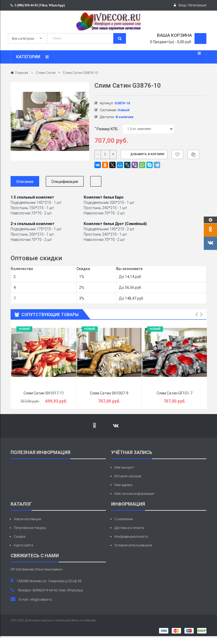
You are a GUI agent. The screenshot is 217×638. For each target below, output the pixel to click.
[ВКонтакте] (97, 165)
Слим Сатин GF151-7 (174, 393)
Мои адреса (123, 485)
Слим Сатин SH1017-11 (44, 393)
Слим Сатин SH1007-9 (109, 393)
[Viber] (135, 165)
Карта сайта (23, 545)
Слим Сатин (46, 73)
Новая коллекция (27, 519)
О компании (123, 519)
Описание (25, 181)
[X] (112, 165)
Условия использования (133, 545)
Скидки (19, 536)
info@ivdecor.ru (41, 599)
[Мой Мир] (120, 165)
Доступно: (107, 117)
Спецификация (64, 181)
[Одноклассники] (105, 165)
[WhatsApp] (142, 165)
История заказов (127, 476)
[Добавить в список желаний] (177, 154)
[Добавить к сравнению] (193, 154)
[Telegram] (157, 165)
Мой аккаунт (124, 467)
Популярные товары (30, 528)
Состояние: (108, 110)
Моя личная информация (134, 494)
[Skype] (149, 165)
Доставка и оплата (129, 528)
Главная (21, 73)
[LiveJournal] (127, 165)
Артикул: (107, 103)
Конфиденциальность (131, 536)
